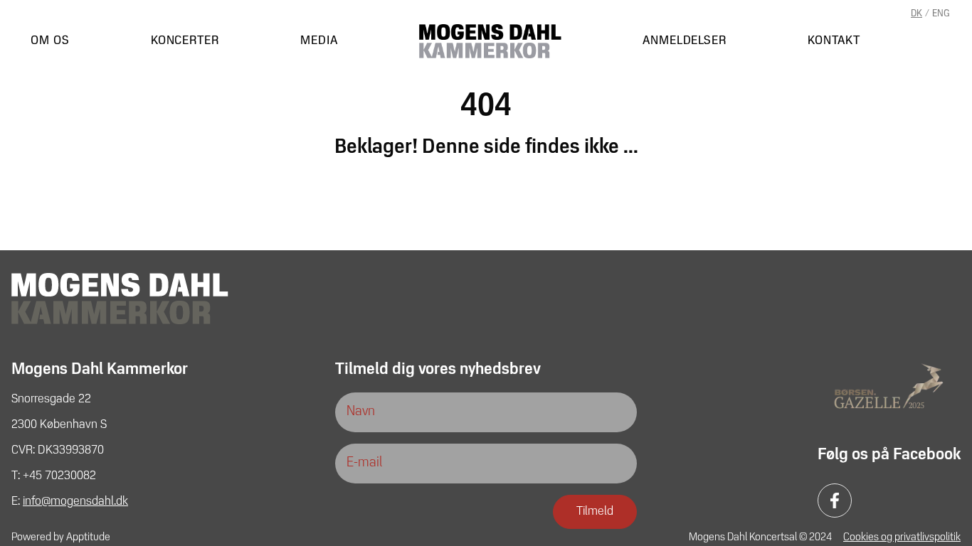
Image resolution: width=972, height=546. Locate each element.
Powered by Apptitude (60, 537)
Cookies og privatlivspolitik (902, 537)
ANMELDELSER (685, 41)
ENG (940, 14)
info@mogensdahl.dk (75, 502)
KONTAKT (834, 41)
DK (916, 14)
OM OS (50, 41)
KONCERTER (185, 41)
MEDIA (319, 41)
